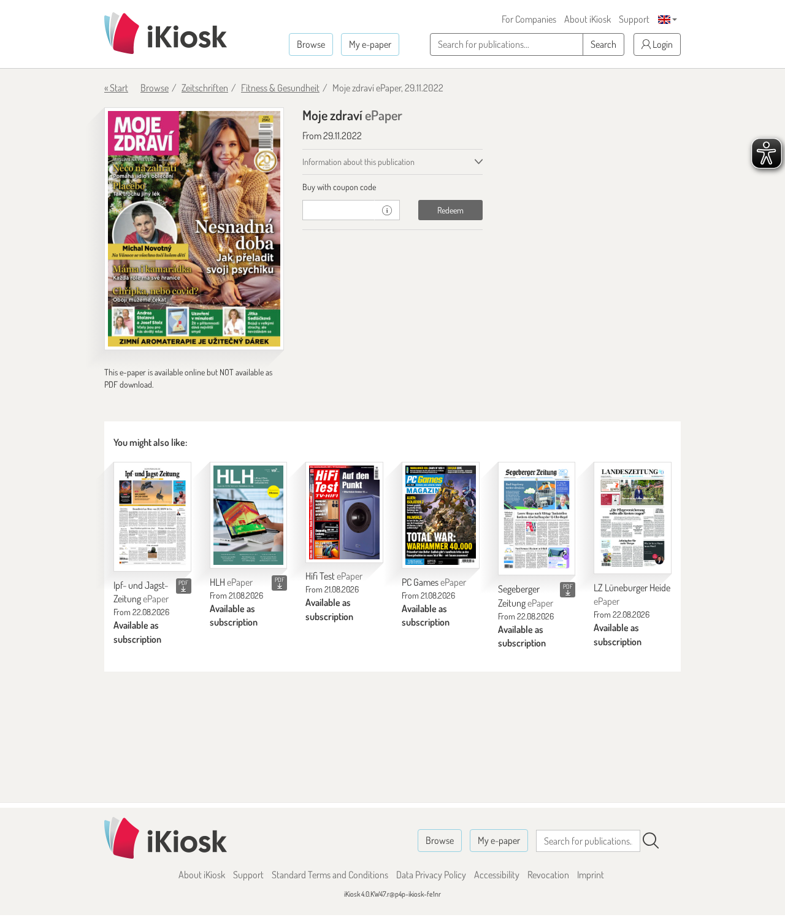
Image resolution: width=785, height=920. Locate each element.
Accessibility (496, 874)
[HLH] (249, 515)
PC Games (434, 582)
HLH (231, 582)
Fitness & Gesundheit (280, 88)
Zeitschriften (205, 88)
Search (603, 44)
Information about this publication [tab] (358, 161)
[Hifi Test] (344, 512)
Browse (311, 44)
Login (662, 44)
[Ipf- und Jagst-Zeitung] (152, 517)
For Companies (529, 19)
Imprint (590, 874)
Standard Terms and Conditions (330, 874)
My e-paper (370, 44)
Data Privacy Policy (431, 874)
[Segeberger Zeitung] (537, 518)
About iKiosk (587, 19)
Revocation (548, 874)
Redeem (450, 210)
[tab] (392, 187)
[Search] (651, 841)
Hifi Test (333, 576)
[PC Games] (441, 515)
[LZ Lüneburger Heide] (633, 518)
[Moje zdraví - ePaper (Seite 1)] (194, 228)
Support (634, 19)
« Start (116, 88)
